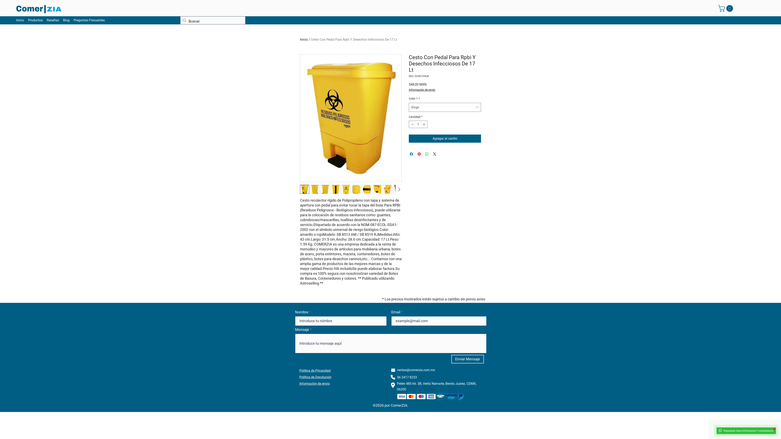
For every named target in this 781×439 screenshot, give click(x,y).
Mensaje (302, 329)
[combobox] (445, 107)
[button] (726, 8)
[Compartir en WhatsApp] (426, 154)
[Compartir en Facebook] (411, 154)
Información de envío (422, 89)
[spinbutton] (418, 124)
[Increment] (424, 124)
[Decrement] (411, 124)
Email (395, 312)
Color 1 (414, 98)
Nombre (301, 312)
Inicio (304, 39)
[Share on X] (434, 154)
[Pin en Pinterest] (419, 154)
